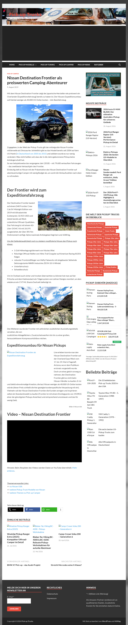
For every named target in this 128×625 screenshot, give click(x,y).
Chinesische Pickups (94, 227)
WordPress (106, 621)
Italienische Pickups (94, 235)
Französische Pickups (94, 231)
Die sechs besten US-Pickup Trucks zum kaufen (107, 432)
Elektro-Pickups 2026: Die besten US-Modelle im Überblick (110, 156)
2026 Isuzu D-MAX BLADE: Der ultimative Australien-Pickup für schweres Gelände (111, 115)
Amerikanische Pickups (95, 224)
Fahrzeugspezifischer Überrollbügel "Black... (106, 319)
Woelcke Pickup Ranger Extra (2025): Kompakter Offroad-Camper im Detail (18, 538)
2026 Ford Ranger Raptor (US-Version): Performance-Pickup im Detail (111, 137)
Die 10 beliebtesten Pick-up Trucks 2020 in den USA (108, 383)
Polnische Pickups (93, 271)
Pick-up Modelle (26, 65)
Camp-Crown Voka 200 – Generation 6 (70, 535)
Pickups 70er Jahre (111, 249)
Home (11, 65)
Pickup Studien (111, 267)
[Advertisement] (64, 43)
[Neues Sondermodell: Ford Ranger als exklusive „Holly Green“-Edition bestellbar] (94, 170)
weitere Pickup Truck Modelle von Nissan (27, 489)
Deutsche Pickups (110, 227)
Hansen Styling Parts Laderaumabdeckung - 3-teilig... (106, 305)
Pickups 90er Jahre (111, 253)
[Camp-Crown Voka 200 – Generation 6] (70, 528)
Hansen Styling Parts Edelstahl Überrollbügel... (107, 291)
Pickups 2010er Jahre (95, 264)
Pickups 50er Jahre (111, 245)
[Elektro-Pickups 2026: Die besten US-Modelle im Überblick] (94, 152)
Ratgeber (98, 65)
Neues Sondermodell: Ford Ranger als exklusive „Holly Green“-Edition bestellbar (112, 176)
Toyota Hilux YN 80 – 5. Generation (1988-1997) (108, 396)
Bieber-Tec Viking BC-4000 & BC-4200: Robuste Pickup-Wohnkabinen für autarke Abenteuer (43, 542)
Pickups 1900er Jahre (95, 256)
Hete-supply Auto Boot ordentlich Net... (106, 346)
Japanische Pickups (111, 235)
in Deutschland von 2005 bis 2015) (32, 153)
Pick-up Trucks (25, 14)
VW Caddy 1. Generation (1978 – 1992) (106, 417)
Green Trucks (110, 231)
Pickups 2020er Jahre (95, 267)
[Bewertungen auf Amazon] (102, 337)
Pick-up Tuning (48, 65)
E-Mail (10, 597)
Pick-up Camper (66, 65)
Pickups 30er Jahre (111, 242)
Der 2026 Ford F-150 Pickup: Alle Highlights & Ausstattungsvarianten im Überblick (112, 197)
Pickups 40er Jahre (94, 245)
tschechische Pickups (94, 274)
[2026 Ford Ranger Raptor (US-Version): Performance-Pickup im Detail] (94, 132)
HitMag (117, 621)
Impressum (51, 598)
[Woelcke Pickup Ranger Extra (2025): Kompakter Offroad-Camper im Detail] (18, 528)
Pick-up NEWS (84, 65)
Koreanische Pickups (94, 238)
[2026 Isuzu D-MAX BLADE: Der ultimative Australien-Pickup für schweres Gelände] (94, 109)
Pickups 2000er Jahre (95, 260)
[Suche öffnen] (120, 65)
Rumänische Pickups (110, 271)
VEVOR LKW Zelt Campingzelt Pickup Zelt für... (106, 332)
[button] (15, 509)
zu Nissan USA (16, 486)
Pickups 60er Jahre (94, 249)
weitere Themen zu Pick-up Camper (25, 493)
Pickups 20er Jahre (94, 242)
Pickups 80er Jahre (94, 253)
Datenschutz (52, 594)
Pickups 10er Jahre (112, 238)
